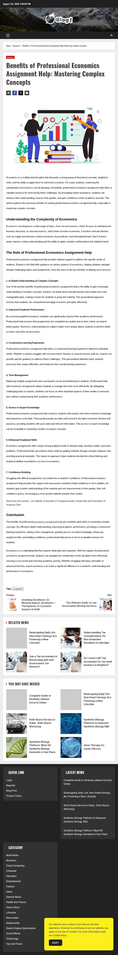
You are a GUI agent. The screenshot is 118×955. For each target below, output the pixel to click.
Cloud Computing (15, 865)
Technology (12, 938)
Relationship (13, 923)
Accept (55, 942)
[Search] (111, 35)
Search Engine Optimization (21, 928)
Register (10, 785)
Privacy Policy (14, 795)
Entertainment (13, 881)
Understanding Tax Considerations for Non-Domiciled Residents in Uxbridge (71, 638)
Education (11, 876)
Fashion (10, 886)
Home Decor (13, 907)
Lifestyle (11, 912)
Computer (11, 870)
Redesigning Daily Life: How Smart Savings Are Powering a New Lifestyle (16, 638)
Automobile (12, 855)
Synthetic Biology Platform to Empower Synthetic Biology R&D (71, 723)
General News (13, 896)
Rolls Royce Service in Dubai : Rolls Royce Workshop (16, 723)
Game (9, 891)
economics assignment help (48, 522)
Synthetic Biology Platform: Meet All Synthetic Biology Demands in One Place (16, 747)
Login (9, 780)
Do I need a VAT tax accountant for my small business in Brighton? (71, 662)
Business (10, 57)
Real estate (12, 917)
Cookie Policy (60, 935)
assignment (18, 588)
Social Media (13, 933)
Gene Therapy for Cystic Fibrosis (71, 747)
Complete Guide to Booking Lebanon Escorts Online (16, 699)
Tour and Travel (14, 943)
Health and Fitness (16, 902)
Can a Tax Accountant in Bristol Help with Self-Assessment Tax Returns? (16, 662)
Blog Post (11, 790)
